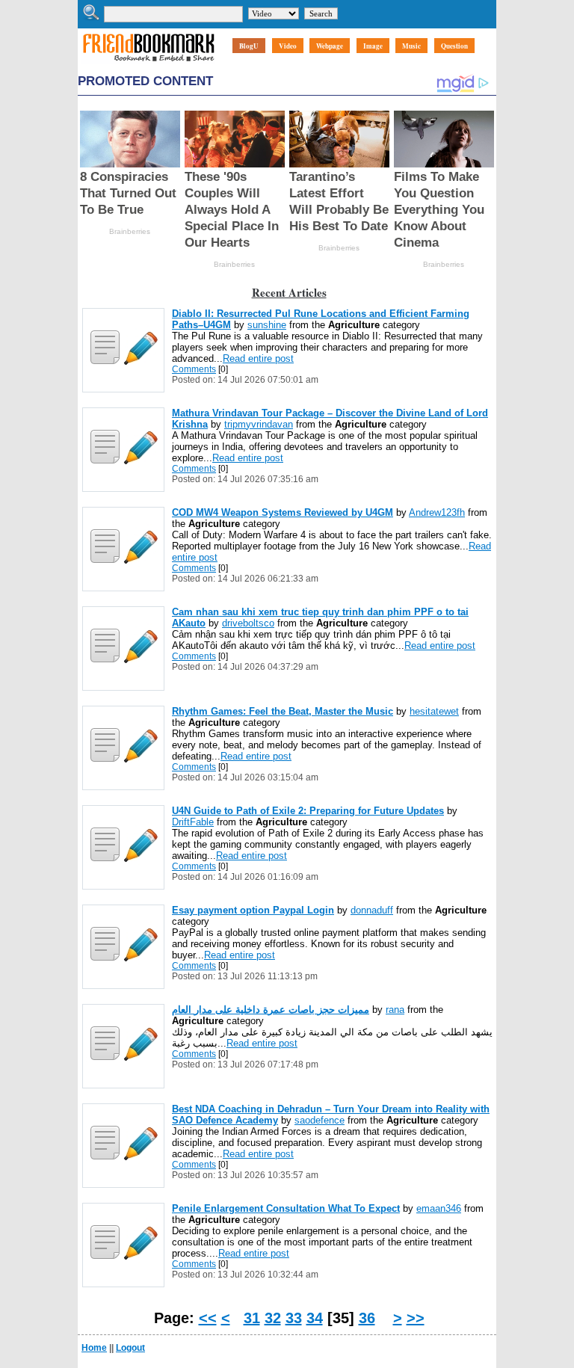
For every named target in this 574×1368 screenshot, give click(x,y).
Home (94, 1348)
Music (411, 46)
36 (367, 1318)
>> (416, 1318)
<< (208, 1318)
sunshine (266, 324)
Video (288, 46)
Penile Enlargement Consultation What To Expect (286, 1208)
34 (314, 1318)
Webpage (329, 46)
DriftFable (193, 822)
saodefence (319, 1120)
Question (454, 46)
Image (373, 46)
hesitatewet (434, 711)
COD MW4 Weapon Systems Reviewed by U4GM (282, 512)
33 (294, 1318)
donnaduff (372, 910)
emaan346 (438, 1208)
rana (395, 1009)
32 (273, 1318)
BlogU (249, 46)
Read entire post (258, 358)
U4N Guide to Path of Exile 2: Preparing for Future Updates (308, 810)
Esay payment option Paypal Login (253, 910)
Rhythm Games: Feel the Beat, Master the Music (282, 711)
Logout (130, 1348)
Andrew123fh (437, 512)
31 (252, 1318)
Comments (194, 369)
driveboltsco (248, 623)
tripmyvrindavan (258, 424)
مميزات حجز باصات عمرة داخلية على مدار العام (270, 1009)
